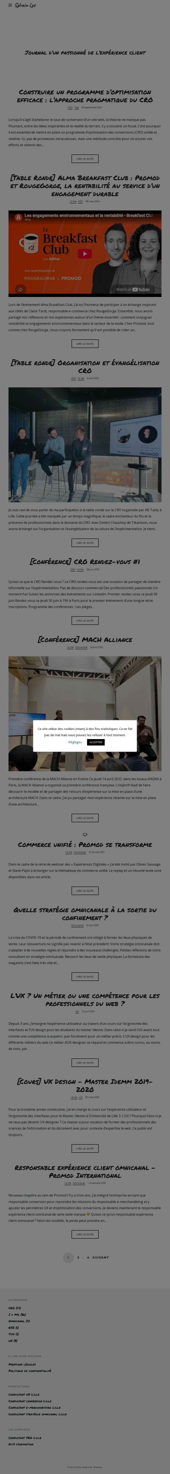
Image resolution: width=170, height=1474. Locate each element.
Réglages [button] (75, 742)
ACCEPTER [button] (96, 742)
